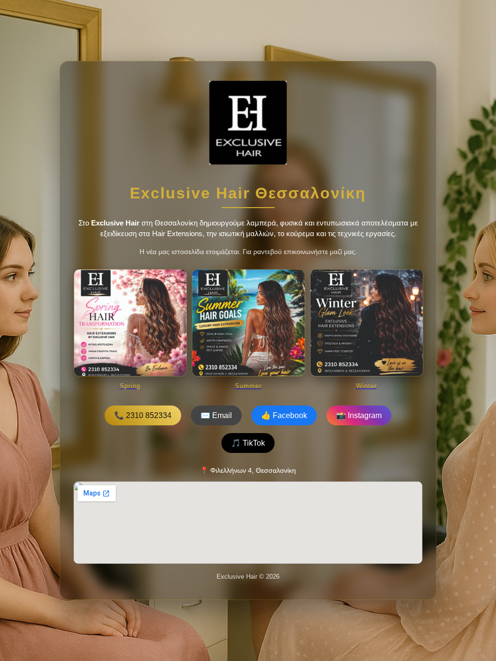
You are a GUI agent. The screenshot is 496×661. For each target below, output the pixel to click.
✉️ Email (216, 415)
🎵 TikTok (248, 443)
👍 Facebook (284, 415)
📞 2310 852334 (142, 415)
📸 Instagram (359, 415)
